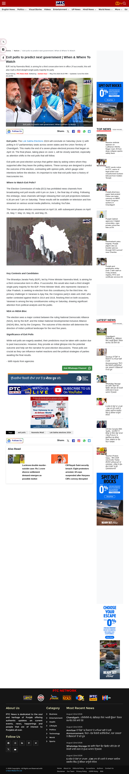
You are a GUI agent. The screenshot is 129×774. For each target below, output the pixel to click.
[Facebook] (73, 131)
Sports (52, 741)
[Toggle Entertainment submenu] (68, 9)
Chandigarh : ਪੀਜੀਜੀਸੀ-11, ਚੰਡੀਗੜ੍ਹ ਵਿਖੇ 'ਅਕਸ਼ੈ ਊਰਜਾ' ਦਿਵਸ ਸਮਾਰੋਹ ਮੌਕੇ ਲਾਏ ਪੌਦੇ (114, 339)
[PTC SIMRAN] (93, 697)
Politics (20, 9)
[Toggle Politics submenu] (26, 9)
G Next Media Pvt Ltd (14, 771)
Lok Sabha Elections (33, 141)
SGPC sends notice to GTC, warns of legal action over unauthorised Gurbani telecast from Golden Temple (114, 172)
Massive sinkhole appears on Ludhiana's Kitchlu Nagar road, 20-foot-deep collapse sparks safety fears (114, 147)
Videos (47, 9)
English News (8, 9)
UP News (76, 9)
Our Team (70, 771)
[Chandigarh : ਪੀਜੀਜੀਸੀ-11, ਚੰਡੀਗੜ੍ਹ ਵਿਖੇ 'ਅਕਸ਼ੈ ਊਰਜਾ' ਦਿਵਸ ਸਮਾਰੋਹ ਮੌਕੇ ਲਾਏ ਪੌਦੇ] (102, 331)
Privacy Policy (81, 771)
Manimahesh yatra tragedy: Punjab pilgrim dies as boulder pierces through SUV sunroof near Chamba (114, 246)
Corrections (90, 768)
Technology (54, 733)
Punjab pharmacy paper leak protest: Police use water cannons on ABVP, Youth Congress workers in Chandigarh (113, 198)
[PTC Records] (41, 697)
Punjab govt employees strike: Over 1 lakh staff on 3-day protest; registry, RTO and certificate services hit (114, 271)
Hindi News (88, 9)
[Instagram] (79, 131)
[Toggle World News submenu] (112, 9)
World (52, 737)
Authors (100, 768)
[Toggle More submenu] (121, 9)
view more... (117, 130)
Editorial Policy (78, 768)
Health (52, 722)
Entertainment (60, 9)
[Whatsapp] (84, 131)
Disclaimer (61, 771)
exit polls (22, 432)
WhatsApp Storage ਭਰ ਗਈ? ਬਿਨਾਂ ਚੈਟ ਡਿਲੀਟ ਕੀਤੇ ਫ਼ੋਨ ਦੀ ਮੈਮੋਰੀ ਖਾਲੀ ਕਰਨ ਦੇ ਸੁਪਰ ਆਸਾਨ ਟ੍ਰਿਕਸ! (114, 388)
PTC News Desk (22, 74)
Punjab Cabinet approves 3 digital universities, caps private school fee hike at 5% (113, 223)
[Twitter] (68, 132)
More (117, 9)
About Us (67, 768)
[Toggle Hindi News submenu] (95, 9)
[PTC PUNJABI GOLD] (67, 697)
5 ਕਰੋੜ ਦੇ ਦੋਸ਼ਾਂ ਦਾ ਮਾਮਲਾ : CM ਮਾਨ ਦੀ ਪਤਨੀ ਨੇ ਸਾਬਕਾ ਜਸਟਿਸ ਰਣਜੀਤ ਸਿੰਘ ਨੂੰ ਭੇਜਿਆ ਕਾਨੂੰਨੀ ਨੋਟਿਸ (114, 410)
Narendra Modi (37, 432)
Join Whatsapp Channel (74, 368)
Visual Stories (35, 9)
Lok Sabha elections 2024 (60, 432)
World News (104, 9)
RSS (101, 771)
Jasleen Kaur (42, 74)
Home (59, 768)
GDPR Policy (93, 771)
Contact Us (109, 768)
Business (53, 714)
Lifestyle (53, 726)
